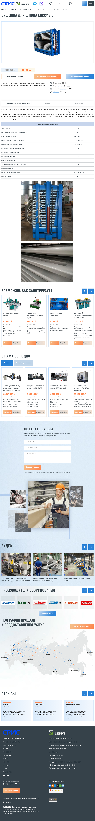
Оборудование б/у (55, 758)
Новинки (7, 363)
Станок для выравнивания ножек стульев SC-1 (35, 315)
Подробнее (17, 342)
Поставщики (7, 752)
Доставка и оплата (9, 745)
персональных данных (63, 472)
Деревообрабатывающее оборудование (63, 742)
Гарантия (56, 92)
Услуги (5, 758)
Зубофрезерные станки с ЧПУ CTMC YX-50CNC (81, 388)
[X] (58, 785)
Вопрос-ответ (7, 772)
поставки (59, 86)
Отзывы (8, 693)
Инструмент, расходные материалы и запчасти (65, 762)
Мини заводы (53, 752)
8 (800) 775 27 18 (13, 784)
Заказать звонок (11, 790)
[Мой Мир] (55, 785)
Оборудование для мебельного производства (65, 745)
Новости (6, 762)
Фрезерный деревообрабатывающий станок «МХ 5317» (84, 315)
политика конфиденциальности (28, 798)
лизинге (63, 89)
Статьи (5, 765)
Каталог (13, 9)
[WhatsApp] (60, 785)
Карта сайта (7, 802)
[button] (84, 3)
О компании (7, 755)
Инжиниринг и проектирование (13, 738)
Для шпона (40, 9)
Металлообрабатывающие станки (60, 738)
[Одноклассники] (52, 785)
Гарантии (6, 748)
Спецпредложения (23, 363)
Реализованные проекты (11, 742)
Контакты (6, 775)
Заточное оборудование (57, 748)
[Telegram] (63, 785)
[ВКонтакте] (50, 785)
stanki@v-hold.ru (58, 781)
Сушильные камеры (26, 9)
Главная (3, 9)
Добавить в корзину (15, 76)
